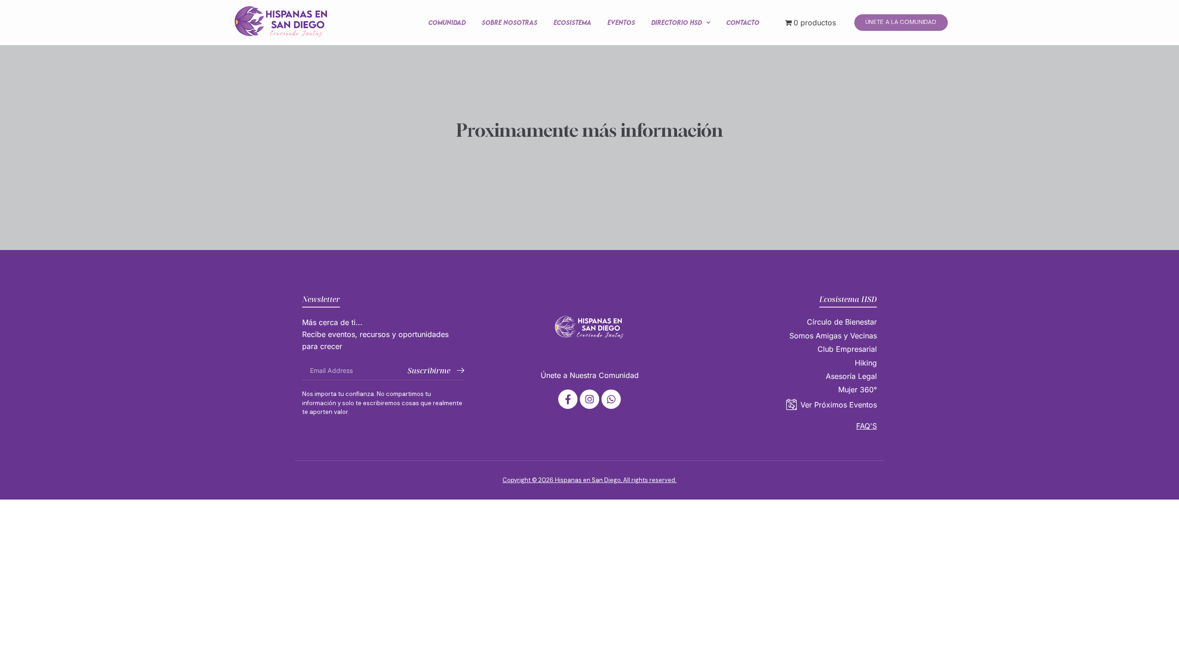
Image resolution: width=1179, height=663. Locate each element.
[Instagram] (589, 399)
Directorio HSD (676, 22)
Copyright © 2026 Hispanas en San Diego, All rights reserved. (589, 480)
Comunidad (447, 22)
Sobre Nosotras (509, 22)
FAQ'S (866, 425)
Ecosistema (572, 22)
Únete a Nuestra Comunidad (590, 375)
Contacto (742, 22)
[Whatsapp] (611, 399)
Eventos (621, 22)
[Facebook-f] (568, 399)
